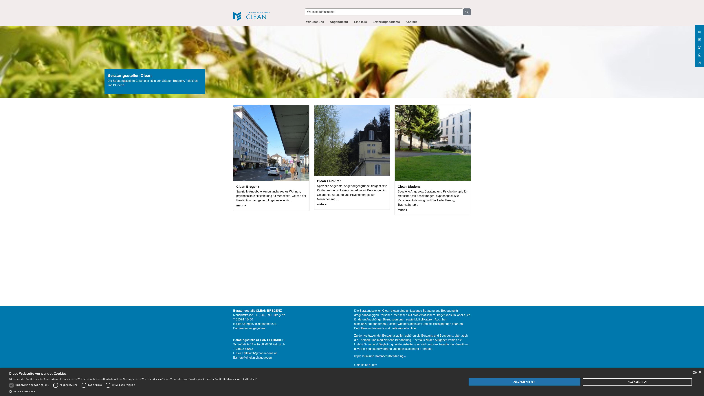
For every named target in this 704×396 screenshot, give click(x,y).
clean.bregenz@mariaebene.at (256, 323)
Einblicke (360, 21)
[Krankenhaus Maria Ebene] (699, 38)
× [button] (699, 372)
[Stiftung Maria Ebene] (699, 30)
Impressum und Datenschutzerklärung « (380, 356)
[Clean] (265, 11)
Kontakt (411, 21)
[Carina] (699, 61)
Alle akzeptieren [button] (524, 381)
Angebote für (339, 21)
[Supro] (699, 53)
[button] (133, 391)
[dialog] (352, 382)
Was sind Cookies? (247, 379)
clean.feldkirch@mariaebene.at (256, 353)
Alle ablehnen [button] (637, 381)
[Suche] (467, 11)
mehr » (241, 205)
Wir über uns (315, 21)
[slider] (352, 64)
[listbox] (695, 372)
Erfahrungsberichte (386, 21)
